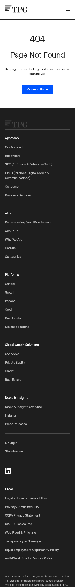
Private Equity (15, 362)
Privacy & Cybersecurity (22, 507)
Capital (10, 284)
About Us (11, 231)
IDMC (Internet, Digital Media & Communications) (27, 175)
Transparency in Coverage (23, 541)
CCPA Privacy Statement (22, 515)
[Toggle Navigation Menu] (68, 10)
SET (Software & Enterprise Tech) (28, 164)
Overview (11, 354)
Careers (10, 248)
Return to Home (37, 89)
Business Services (18, 195)
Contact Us (13, 256)
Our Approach (14, 147)
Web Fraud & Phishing (20, 532)
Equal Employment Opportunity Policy (32, 549)
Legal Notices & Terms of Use (26, 498)
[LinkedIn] (8, 470)
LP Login (11, 443)
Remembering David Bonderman (27, 222)
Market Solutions (17, 326)
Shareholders (14, 451)
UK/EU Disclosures (18, 524)
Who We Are (13, 239)
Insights (10, 415)
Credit (9, 309)
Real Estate (13, 318)
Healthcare (12, 156)
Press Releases (16, 424)
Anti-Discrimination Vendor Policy (28, 558)
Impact (10, 301)
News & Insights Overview (23, 407)
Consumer (12, 186)
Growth (10, 292)
